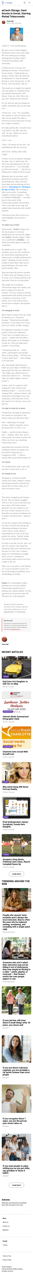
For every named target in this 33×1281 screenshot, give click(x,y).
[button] (29, 3)
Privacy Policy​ (7, 1260)
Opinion (6, 782)
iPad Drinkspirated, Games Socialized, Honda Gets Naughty (15, 824)
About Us (5, 1222)
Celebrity (6, 854)
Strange (6, 676)
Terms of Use (7, 1256)
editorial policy (9, 612)
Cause (5, 817)
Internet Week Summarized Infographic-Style (16, 717)
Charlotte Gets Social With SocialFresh (15, 752)
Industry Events (8, 711)
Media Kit (6, 1230)
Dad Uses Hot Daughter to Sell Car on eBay (15, 682)
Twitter (5, 1245)
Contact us (6, 1226)
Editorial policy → (16, 629)
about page (21, 612)
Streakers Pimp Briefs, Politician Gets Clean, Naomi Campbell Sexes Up (16, 861)
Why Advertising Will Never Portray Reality (16, 788)
